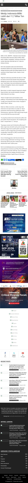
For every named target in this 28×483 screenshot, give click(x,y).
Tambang (3, 461)
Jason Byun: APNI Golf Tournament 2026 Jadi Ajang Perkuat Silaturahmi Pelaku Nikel (23, 204)
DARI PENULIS (18, 193)
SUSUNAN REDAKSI (17, 479)
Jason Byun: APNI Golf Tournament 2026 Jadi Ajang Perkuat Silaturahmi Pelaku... (18, 382)
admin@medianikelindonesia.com (17, 416)
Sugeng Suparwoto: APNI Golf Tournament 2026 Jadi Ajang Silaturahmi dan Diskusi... (16, 389)
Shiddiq (5, 21)
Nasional (24, 477)
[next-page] (15, 209)
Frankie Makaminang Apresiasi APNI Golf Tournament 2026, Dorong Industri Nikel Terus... (17, 366)
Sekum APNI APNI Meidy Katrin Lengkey (8, 164)
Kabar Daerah (13, 477)
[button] (14, 1)
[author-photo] (14, 183)
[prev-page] (13, 209)
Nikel (2, 456)
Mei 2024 (20, 10)
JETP (5, 163)
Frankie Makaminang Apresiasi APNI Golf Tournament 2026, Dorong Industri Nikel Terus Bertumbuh (5, 205)
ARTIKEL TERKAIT (10, 193)
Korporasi (3, 459)
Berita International (5, 463)
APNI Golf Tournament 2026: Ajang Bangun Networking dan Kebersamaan (18, 397)
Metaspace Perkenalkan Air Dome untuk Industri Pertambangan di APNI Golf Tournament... (17, 374)
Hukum (19, 477)
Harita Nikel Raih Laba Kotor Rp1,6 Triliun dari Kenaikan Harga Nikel (21, 173)
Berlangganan (22, 352)
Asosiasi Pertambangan (9, 8)
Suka (5, 352)
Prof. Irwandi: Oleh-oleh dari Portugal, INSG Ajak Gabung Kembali (6, 173)
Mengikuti (14, 352)
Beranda (2, 8)
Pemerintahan (4, 465)
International (9, 479)
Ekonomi (11, 475)
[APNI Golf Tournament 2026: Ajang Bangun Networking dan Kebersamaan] (4, 398)
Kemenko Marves (10, 163)
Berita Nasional (14, 10)
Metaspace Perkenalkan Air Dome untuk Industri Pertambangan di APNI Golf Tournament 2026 (14, 205)
